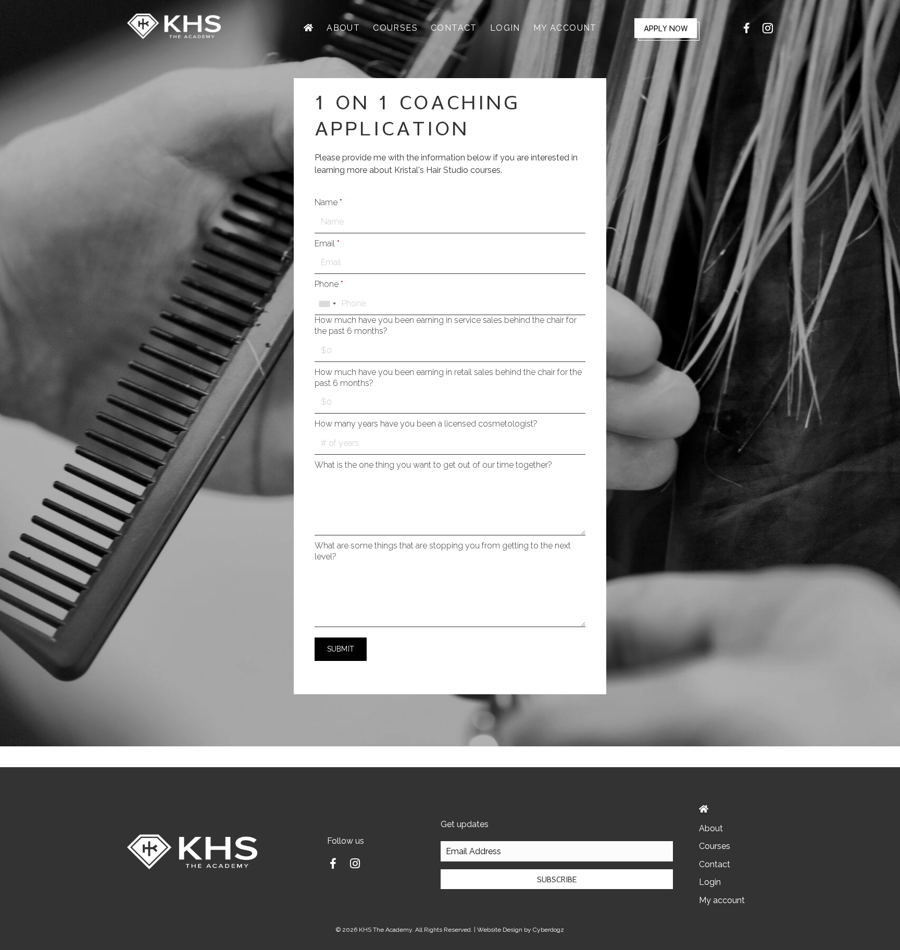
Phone (329, 284)
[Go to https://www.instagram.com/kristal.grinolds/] (354, 864)
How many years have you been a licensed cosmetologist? (426, 424)
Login (710, 882)
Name (328, 202)
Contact (714, 864)
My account (722, 900)
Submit (340, 649)
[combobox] (327, 304)
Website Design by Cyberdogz (520, 929)
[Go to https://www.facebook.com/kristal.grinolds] (333, 865)
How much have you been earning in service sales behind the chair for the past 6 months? (446, 325)
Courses (714, 846)
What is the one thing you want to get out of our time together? (433, 465)
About (711, 828)
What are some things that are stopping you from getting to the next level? (443, 551)
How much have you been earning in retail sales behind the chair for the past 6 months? (448, 377)
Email (327, 243)
